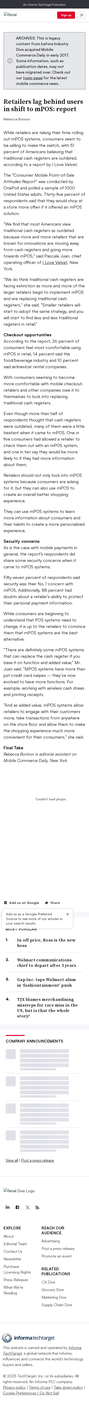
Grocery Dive (53, 1289)
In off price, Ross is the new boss (46, 942)
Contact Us (13, 1251)
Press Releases (16, 1279)
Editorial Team (15, 1243)
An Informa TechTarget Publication (44, 4)
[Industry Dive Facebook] (17, 1208)
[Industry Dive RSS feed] (37, 1208)
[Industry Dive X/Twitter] (27, 1208)
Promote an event (57, 1256)
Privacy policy (14, 1387)
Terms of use (40, 1387)
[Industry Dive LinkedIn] (7, 1208)
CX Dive (48, 1282)
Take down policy (68, 1387)
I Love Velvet (54, 262)
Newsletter (12, 1259)
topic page (32, 77)
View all (12, 1160)
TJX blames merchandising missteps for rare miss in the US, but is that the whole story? (47, 1008)
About (9, 1236)
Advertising (51, 1241)
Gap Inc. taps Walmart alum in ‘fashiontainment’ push (46, 982)
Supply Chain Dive (57, 1304)
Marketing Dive (54, 1297)
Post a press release (37, 1160)
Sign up (66, 15)
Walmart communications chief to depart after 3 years (46, 962)
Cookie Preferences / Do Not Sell (31, 1393)
